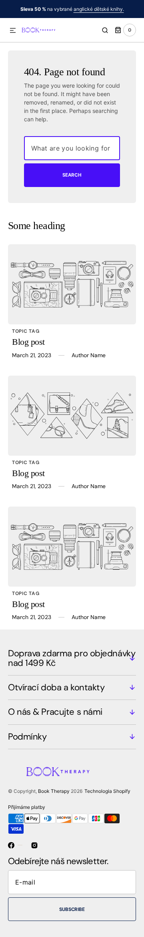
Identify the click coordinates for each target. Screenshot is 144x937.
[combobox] (72, 148)
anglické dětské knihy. (99, 9)
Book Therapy (54, 791)
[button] (13, 31)
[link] (72, 284)
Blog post (28, 342)
